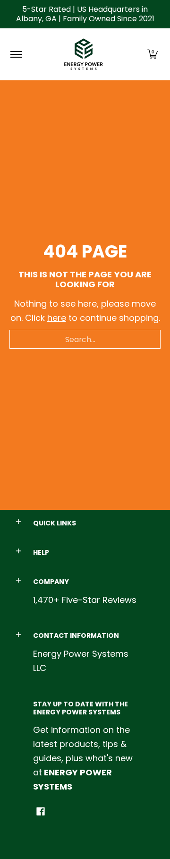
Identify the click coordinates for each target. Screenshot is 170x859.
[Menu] (15, 54)
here (56, 318)
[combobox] (85, 339)
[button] (152, 54)
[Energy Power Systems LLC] (83, 54)
